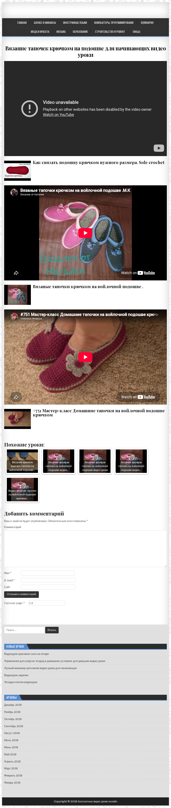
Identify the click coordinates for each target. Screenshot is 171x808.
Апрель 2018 (12, 761)
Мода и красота (40, 31)
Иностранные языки (75, 22)
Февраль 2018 (13, 775)
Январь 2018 (12, 782)
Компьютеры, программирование (114, 22)
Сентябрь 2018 (13, 726)
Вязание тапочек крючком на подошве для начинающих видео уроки (85, 51)
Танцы (136, 31)
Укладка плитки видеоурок (20, 682)
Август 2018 (12, 733)
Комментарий (12, 527)
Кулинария (147, 22)
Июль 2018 (11, 740)
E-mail (9, 580)
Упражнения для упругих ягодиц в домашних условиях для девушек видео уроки (54, 661)
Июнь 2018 (11, 747)
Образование (80, 31)
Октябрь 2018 (13, 719)
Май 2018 (10, 754)
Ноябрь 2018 (12, 712)
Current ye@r (14, 603)
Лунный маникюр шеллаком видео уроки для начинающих (40, 668)
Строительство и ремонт (110, 31)
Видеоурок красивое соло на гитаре (26, 653)
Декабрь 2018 (13, 704)
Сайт (7, 587)
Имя (7, 573)
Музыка (61, 31)
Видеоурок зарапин (16, 675)
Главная (22, 22)
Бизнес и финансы (45, 22)
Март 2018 (11, 768)
